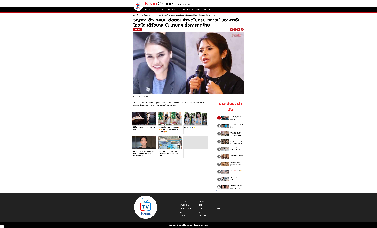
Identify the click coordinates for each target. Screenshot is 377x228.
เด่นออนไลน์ (160, 9)
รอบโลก (202, 201)
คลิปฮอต (190, 9)
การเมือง (144, 15)
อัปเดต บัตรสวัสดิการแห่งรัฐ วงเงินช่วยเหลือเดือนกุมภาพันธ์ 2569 (168, 153)
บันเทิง (168, 9)
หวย (173, 9)
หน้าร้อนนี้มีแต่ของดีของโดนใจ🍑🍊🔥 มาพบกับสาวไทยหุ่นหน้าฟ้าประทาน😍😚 (169, 129)
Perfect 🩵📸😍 (189, 127)
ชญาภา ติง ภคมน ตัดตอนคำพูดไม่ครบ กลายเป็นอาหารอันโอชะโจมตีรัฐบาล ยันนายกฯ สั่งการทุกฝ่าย (182, 15)
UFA (218, 208)
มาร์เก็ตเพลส (207, 9)
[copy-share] (242, 29)
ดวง (178, 9)
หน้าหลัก (136, 15)
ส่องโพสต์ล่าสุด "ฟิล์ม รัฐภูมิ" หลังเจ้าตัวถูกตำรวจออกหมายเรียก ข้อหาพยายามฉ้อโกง (143, 153)
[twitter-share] (235, 29)
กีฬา (183, 9)
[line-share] (238, 29)
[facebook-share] (231, 29)
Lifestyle (198, 9)
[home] (146, 9)
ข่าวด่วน (151, 9)
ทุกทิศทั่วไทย (185, 208)
